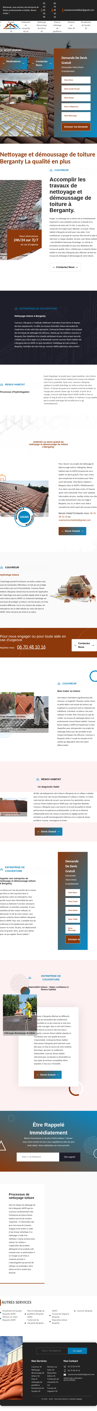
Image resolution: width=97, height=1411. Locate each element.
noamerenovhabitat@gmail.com (79, 10)
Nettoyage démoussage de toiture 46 (37, 1373)
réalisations (13, 61)
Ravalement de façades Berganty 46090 (12, 1312)
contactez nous (65, 267)
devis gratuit (72, 531)
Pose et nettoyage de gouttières (36, 1382)
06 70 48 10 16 (55, 10)
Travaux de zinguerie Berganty (60, 1315)
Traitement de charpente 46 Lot (53, 1382)
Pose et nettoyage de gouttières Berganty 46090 (35, 1314)
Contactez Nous (42, 63)
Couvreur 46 (36, 1367)
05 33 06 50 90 (44, 10)
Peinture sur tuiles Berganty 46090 (10, 1318)
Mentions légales (75, 1399)
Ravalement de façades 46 (86, 25)
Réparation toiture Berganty (59, 1321)
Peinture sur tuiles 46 (71, 25)
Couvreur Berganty (84, 1311)
